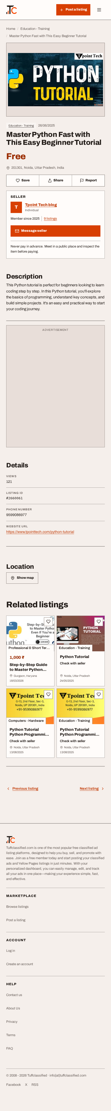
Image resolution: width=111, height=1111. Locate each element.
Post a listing (15, 920)
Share (58, 180)
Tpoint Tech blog (41, 205)
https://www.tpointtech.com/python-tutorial (40, 532)
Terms (10, 1035)
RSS (34, 1085)
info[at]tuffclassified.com (68, 1075)
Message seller (34, 231)
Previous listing (25, 788)
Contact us (14, 995)
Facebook (13, 1085)
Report (91, 180)
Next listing (89, 788)
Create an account (19, 964)
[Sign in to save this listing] (48, 621)
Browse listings (17, 907)
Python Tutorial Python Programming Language (80, 734)
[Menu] (99, 9)
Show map (25, 578)
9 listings (50, 218)
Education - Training (21, 125)
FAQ (9, 1048)
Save (25, 180)
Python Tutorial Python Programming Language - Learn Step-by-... (30, 736)
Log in (10, 951)
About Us (13, 1008)
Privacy (12, 1022)
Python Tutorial (74, 657)
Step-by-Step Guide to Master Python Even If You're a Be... (29, 670)
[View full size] (55, 80)
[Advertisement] (55, 388)
